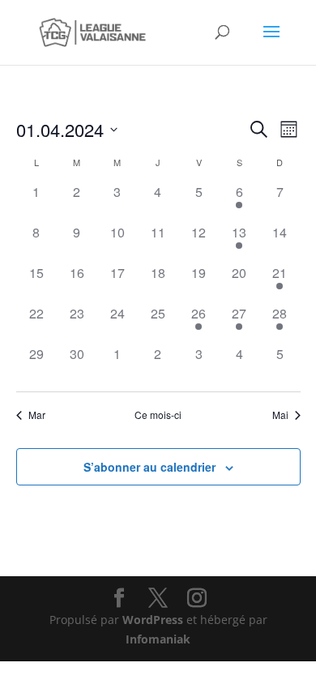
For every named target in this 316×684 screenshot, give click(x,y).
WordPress (152, 619)
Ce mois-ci (158, 414)
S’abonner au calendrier (149, 467)
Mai (280, 414)
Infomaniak (158, 639)
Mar (36, 414)
